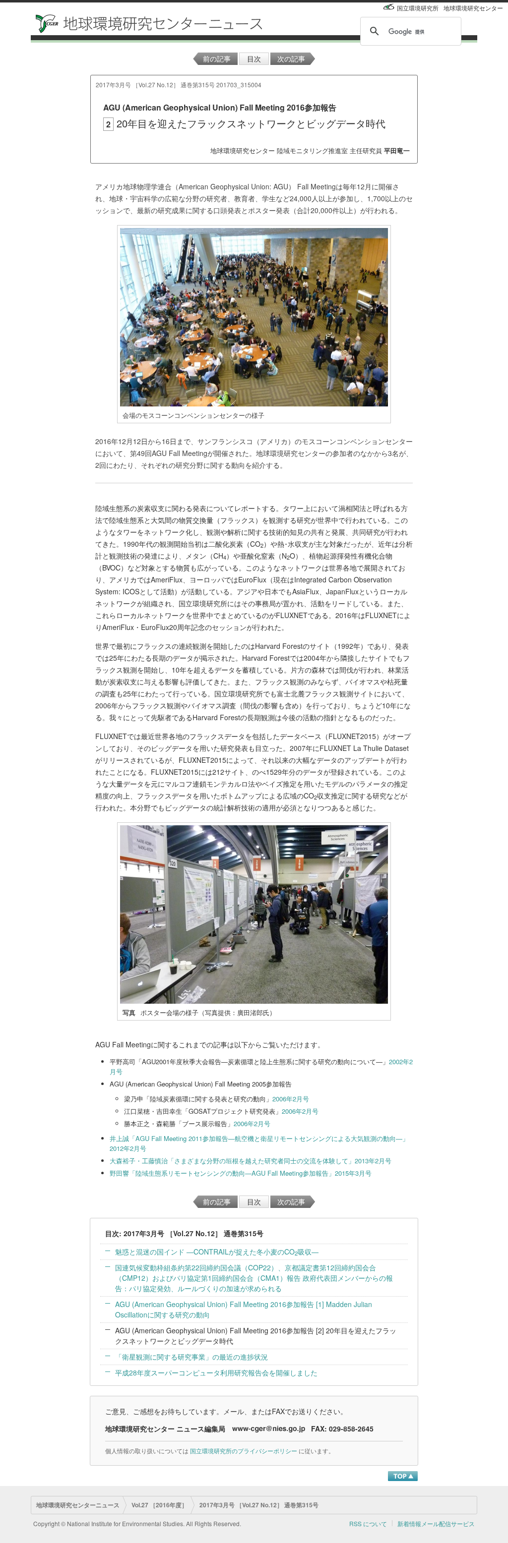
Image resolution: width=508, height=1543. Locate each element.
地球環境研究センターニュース (78, 1504)
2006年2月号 (290, 1098)
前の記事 (217, 58)
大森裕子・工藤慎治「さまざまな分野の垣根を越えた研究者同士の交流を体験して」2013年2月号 (250, 1160)
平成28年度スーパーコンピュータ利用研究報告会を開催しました (216, 1372)
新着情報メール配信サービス (436, 1523)
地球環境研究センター (473, 7)
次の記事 (291, 58)
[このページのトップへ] (403, 1476)
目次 (254, 58)
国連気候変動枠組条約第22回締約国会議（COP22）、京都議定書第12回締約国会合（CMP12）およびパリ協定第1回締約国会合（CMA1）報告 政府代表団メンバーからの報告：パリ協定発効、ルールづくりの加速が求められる (254, 1277)
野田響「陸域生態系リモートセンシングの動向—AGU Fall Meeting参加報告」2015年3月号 (241, 1173)
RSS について (368, 1523)
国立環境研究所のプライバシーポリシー (243, 1450)
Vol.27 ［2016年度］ (159, 1504)
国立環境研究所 (418, 7)
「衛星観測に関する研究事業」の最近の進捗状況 (191, 1357)
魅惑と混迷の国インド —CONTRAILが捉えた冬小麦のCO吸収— (216, 1252)
